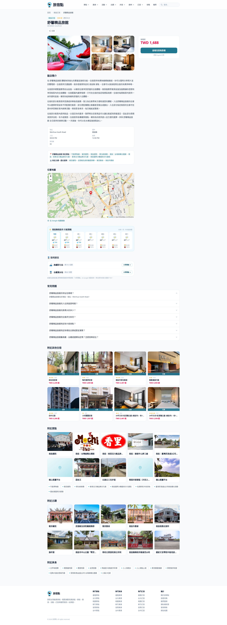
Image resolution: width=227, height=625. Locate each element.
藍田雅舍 (100, 160)
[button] (90, 192)
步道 (121, 5)
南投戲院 (94, 154)
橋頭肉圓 (81, 568)
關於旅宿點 (165, 595)
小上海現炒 (127, 568)
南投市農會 (109, 160)
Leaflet (110, 217)
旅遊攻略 (164, 598)
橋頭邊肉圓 (68, 568)
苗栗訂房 (141, 607)
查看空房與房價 (159, 50)
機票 (155, 5)
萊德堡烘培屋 (172, 568)
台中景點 (96, 610)
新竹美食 (118, 604)
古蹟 (112, 5)
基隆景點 (96, 595)
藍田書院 (85, 154)
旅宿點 (58, 4)
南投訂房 (57, 12)
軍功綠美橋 (103, 154)
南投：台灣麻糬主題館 (118, 154)
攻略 (148, 5)
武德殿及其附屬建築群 (86, 160)
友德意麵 (93, 568)
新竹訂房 (141, 604)
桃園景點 (96, 601)
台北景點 (96, 598)
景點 (85, 5)
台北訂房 (141, 598)
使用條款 (164, 607)
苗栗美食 (118, 607)
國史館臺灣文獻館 (56, 491)
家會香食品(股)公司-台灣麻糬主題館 (84, 573)
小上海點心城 (141, 568)
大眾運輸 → (127, 265)
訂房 (139, 5)
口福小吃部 (106, 573)
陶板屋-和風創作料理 (109, 568)
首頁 (49, 12)
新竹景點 (96, 604)
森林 (130, 5)
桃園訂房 (141, 601)
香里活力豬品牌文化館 (80, 157)
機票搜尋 (164, 601)
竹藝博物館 (75, 154)
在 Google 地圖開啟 (57, 220)
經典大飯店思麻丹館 (57, 573)
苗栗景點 (96, 607)
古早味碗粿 (54, 568)
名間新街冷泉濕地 (143, 486)
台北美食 (118, 598)
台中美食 (118, 610)
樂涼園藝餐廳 (157, 568)
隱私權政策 (165, 604)
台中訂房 (141, 610)
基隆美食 (118, 595)
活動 (103, 5)
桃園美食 (118, 601)
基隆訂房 (141, 595)
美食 (94, 5)
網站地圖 (164, 610)
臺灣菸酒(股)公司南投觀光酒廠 (167, 486)
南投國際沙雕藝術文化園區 (100, 157)
